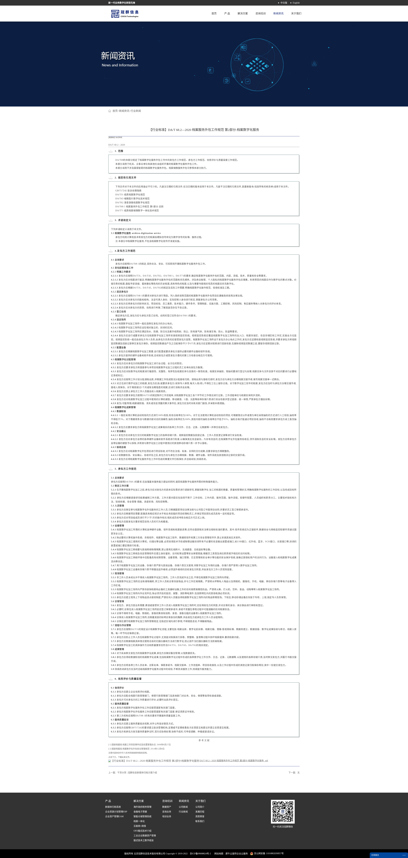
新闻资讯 (124, 111)
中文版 (283, 3)
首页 (214, 13)
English (296, 3)
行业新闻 (136, 111)
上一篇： (132, 772)
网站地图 (218, 853)
